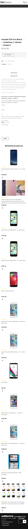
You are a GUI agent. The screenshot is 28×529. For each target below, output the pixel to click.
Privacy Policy (5, 523)
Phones (11, 8)
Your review (5, 124)
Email (3, 109)
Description (14, 72)
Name (3, 105)
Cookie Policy (5, 525)
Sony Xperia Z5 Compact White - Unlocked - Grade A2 (25, 38)
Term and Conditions (7, 521)
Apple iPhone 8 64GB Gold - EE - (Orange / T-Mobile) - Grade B (23, 38)
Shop (7, 8)
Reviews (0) (14, 76)
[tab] (14, 72)
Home (3, 8)
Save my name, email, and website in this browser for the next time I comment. (12, 117)
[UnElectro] (6, 2)
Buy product (8, 54)
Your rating (4, 120)
